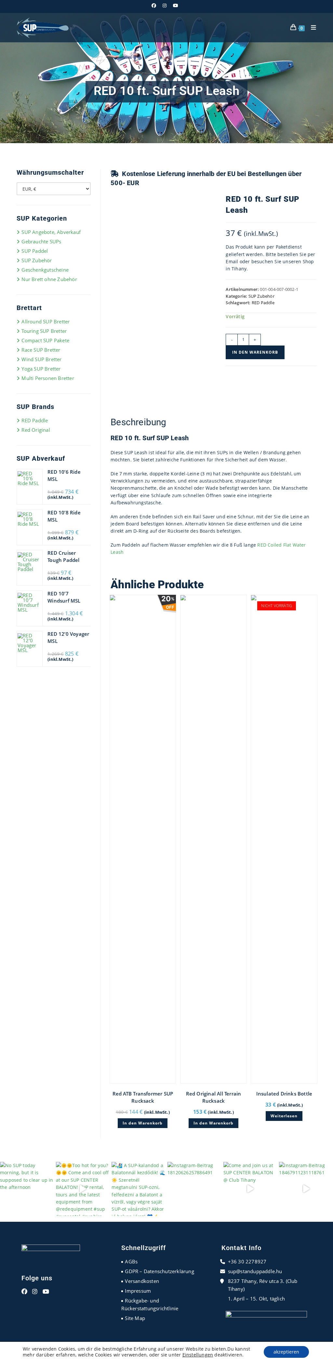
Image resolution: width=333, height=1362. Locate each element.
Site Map (135, 1318)
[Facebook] (24, 1292)
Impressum (138, 1290)
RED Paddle (263, 303)
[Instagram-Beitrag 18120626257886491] (194, 1189)
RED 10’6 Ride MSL (64, 475)
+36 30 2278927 (247, 1261)
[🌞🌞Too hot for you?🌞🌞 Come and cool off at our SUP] (83, 1189)
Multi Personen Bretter (47, 378)
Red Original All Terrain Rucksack (213, 1097)
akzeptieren (286, 1352)
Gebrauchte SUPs (41, 241)
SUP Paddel (34, 251)
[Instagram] (34, 1292)
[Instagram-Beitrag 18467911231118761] (306, 1189)
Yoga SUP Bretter (40, 368)
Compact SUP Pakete (45, 340)
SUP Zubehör (261, 296)
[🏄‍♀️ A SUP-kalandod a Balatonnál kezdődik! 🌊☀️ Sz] (139, 1189)
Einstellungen (197, 1355)
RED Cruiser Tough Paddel (63, 556)
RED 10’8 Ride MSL (64, 516)
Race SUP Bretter (40, 350)
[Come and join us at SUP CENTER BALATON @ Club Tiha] (250, 1189)
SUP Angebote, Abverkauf (51, 232)
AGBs (131, 1261)
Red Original (35, 430)
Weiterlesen (284, 1116)
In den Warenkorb (255, 352)
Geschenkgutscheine (45, 269)
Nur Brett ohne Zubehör (49, 279)
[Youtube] (46, 1292)
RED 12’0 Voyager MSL (68, 637)
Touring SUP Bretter (44, 331)
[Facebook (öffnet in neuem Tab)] (155, 5)
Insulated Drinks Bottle (284, 1093)
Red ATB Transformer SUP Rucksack (143, 1097)
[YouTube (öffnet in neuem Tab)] (175, 5)
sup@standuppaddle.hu (255, 1271)
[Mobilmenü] (311, 27)
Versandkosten (142, 1281)
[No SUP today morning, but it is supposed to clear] (27, 1189)
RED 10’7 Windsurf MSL (63, 597)
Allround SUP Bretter (45, 321)
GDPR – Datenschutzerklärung (159, 1271)
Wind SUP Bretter (41, 359)
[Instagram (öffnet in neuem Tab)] (164, 5)
